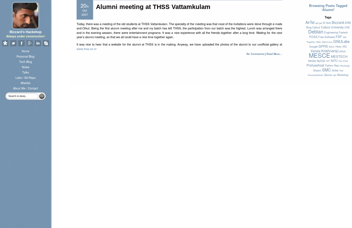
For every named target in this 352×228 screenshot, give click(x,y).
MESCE (319, 55)
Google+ (29, 43)
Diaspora (5, 43)
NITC (334, 60)
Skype (46, 43)
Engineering (331, 32)
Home (25, 51)
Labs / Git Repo (25, 78)
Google (313, 46)
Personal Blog (25, 56)
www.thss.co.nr (87, 49)
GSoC (332, 46)
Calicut (316, 27)
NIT (328, 60)
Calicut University (332, 27)
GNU (318, 41)
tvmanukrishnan (315, 75)
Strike (335, 70)
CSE (347, 27)
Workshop (343, 75)
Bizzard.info (341, 22)
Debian (315, 31)
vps (334, 75)
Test (341, 70)
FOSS (313, 36)
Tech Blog (25, 62)
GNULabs (341, 41)
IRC (344, 46)
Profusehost (315, 65)
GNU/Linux (327, 41)
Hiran (339, 46)
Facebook (21, 43)
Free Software (326, 37)
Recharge (345, 65)
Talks (25, 72)
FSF (339, 36)
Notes (25, 67)
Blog (308, 27)
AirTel (310, 22)
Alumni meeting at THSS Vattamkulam (153, 6)
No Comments (255, 54)
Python (329, 65)
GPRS (323, 46)
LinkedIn (37, 43)
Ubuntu (328, 75)
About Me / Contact (25, 88)
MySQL (321, 61)
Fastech (343, 32)
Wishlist (25, 83)
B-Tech (327, 23)
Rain (336, 65)
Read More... (274, 54)
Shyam (317, 70)
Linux (342, 51)
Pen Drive (343, 60)
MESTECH (339, 56)
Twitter (13, 43)
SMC (326, 70)
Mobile (312, 61)
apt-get (318, 22)
